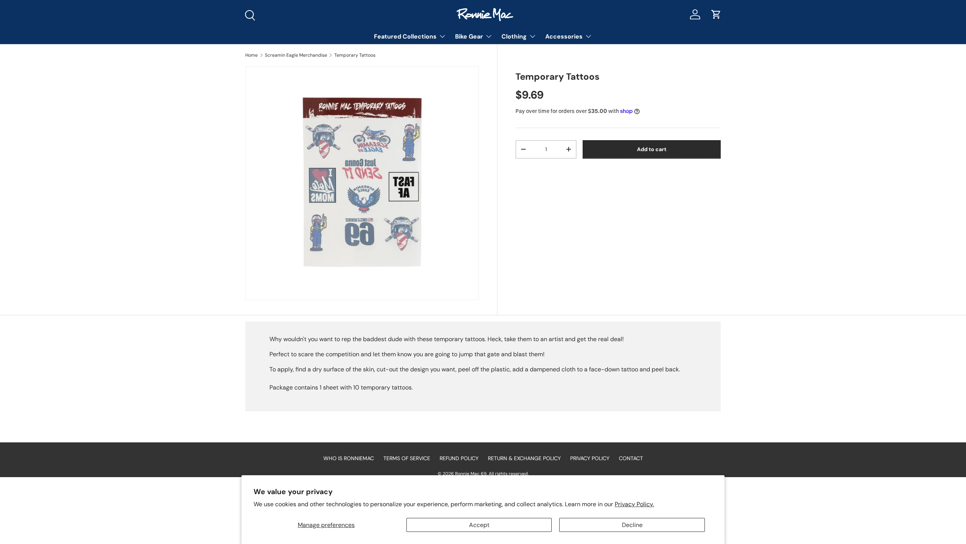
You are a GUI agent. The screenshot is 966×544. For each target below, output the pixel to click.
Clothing (514, 36)
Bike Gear (469, 36)
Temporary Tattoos (354, 55)
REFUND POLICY (459, 458)
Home (251, 55)
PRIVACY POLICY (589, 458)
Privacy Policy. (634, 504)
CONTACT (631, 458)
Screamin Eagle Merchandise (296, 55)
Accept (479, 525)
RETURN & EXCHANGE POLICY (524, 458)
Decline (632, 525)
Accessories (564, 36)
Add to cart (651, 149)
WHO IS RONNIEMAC (348, 458)
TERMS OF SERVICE (406, 458)
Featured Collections (405, 36)
